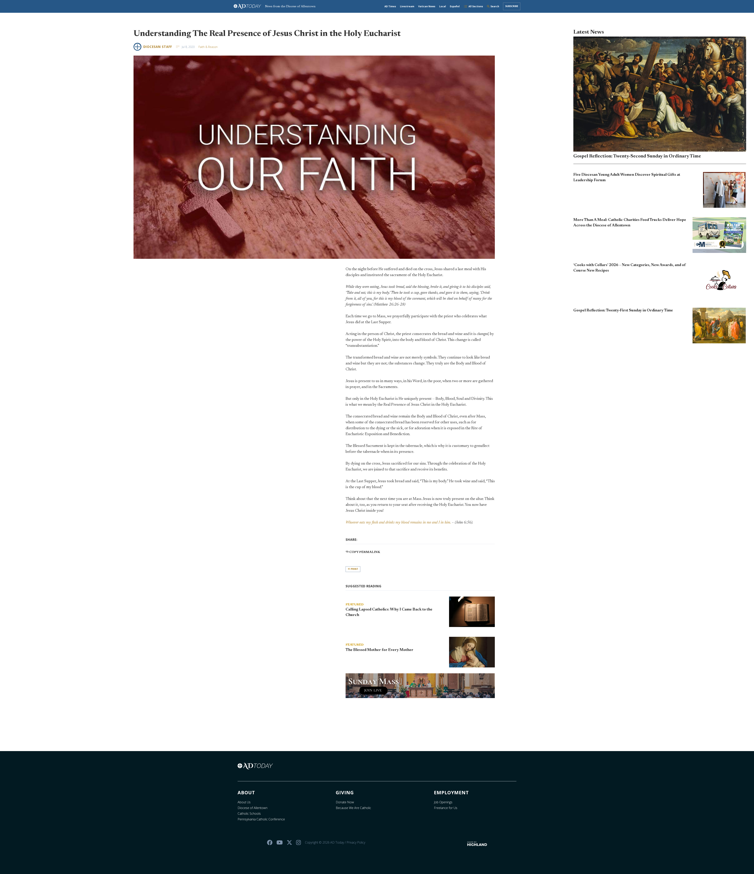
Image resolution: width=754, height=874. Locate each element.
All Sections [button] (476, 6)
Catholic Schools (249, 813)
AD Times (390, 6)
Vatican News (426, 6)
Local (442, 6)
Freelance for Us (445, 808)
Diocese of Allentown (252, 808)
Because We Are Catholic (353, 808)
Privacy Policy (356, 842)
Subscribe (511, 6)
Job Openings (443, 802)
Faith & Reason (208, 47)
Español (455, 6)
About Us (244, 802)
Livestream (407, 6)
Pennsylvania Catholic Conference (261, 819)
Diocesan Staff (157, 47)
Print (354, 569)
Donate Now (345, 802)
